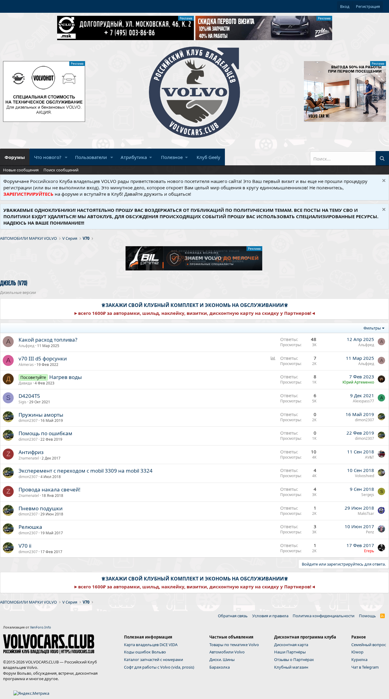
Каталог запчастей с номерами (153, 659)
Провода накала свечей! (50, 489)
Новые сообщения (21, 170)
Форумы (15, 157)
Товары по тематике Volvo (234, 644)
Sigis (22, 402)
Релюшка (30, 526)
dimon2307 (28, 420)
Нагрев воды (65, 377)
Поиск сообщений (60, 170)
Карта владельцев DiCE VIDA (150, 644)
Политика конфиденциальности (323, 615)
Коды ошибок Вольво (145, 652)
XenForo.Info (40, 627)
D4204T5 (29, 395)
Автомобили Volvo (227, 652)
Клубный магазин (291, 667)
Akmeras (26, 364)
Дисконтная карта (291, 644)
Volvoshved (364, 475)
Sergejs (367, 494)
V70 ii (25, 545)
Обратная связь (233, 615)
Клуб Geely (208, 157)
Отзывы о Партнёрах (294, 659)
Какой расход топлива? (48, 339)
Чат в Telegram (365, 667)
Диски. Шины (222, 659)
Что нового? (47, 157)
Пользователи (91, 157)
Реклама (186, 18)
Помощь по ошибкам (45, 433)
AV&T (369, 457)
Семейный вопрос (368, 644)
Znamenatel (29, 458)
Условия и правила (270, 615)
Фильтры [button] (372, 328)
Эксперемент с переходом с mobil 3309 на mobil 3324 (86, 470)
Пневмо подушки (41, 508)
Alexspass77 (363, 401)
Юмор (357, 652)
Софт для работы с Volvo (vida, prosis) (159, 667)
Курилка (359, 659)
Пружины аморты (41, 414)
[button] (66, 157)
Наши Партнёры (290, 652)
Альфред (26, 345)
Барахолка (219, 667)
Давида (25, 383)
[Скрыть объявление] (383, 181)
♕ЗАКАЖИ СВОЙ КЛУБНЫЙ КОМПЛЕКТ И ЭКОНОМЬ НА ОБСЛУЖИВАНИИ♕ (194, 305)
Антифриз (31, 452)
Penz (370, 532)
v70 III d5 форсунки (43, 358)
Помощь (367, 615)
